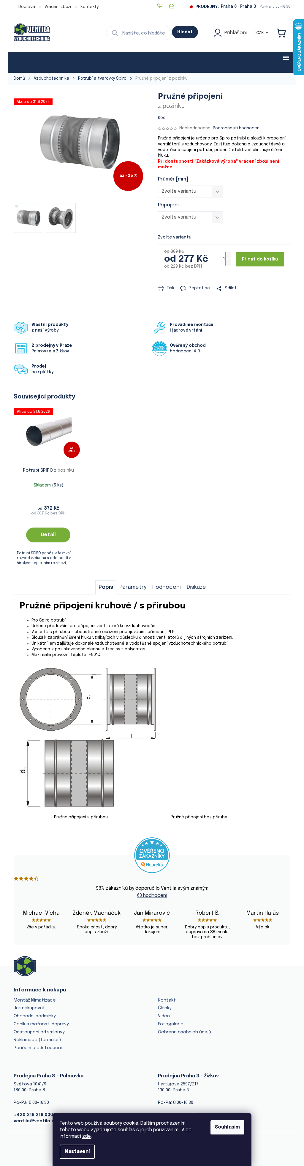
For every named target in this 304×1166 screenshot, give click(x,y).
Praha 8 (229, 6)
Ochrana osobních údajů (184, 1032)
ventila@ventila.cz (35, 1121)
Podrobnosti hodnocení (236, 128)
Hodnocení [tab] (166, 587)
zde (86, 1136)
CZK (260, 33)
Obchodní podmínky (35, 1016)
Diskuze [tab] (196, 587)
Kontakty (89, 7)
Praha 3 (248, 6)
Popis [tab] (106, 587)
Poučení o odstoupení (38, 1048)
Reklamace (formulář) (37, 1040)
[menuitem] (32, 62)
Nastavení (77, 1151)
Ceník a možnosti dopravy (41, 1024)
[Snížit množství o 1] (228, 262)
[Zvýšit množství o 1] (228, 255)
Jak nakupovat (29, 1008)
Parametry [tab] (132, 587)
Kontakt (167, 1000)
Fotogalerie (170, 1024)
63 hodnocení (152, 895)
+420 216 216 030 (33, 1114)
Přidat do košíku (260, 259)
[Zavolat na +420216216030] (163, 6)
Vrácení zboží (58, 7)
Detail (48, 534)
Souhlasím (227, 1127)
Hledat (185, 32)
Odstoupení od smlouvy (39, 1032)
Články (165, 1008)
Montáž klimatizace (35, 1000)
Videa (164, 1016)
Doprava (26, 7)
